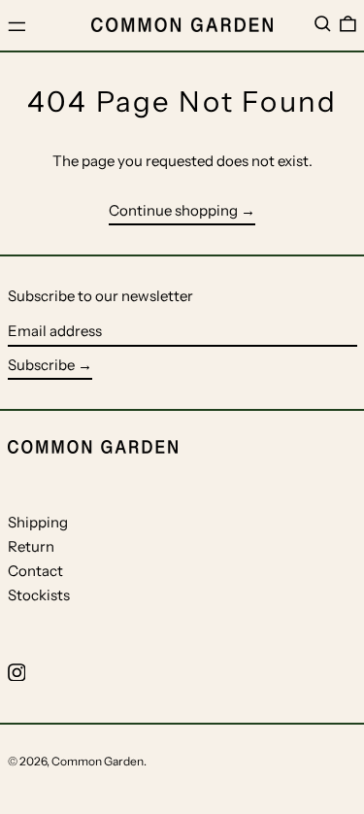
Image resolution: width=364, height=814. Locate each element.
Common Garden (97, 761)
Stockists (39, 595)
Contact (35, 570)
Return (31, 546)
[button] (323, 24)
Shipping (38, 522)
